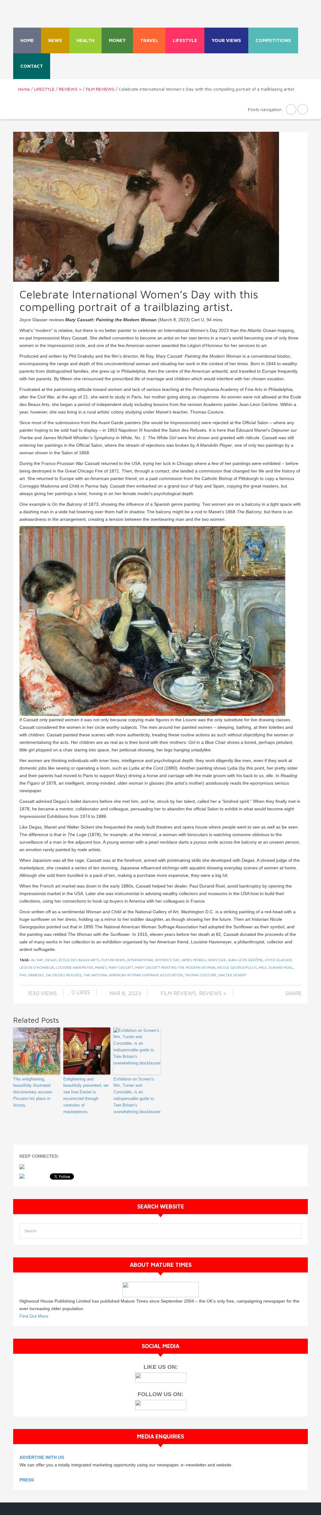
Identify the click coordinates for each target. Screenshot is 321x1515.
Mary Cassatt (120, 967)
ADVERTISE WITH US (41, 1457)
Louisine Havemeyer (74, 967)
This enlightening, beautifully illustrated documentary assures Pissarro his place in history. (32, 1092)
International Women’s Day (153, 960)
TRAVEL (149, 40)
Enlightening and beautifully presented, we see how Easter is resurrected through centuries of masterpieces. (85, 1095)
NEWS (55, 40)
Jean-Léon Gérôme (245, 960)
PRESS (26, 1479)
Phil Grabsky (31, 975)
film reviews (113, 960)
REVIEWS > (70, 89)
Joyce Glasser (278, 960)
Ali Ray (37, 960)
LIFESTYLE (185, 40)
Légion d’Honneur (36, 967)
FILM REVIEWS (100, 89)
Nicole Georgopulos (237, 967)
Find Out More (33, 1316)
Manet (101, 967)
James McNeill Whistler (203, 960)
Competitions (273, 40)
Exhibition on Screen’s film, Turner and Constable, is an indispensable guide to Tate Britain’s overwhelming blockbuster (136, 1095)
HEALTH (85, 40)
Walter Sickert (232, 975)
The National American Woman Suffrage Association (133, 975)
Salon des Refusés (64, 975)
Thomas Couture (201, 975)
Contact (31, 66)
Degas (51, 960)
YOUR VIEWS (226, 40)
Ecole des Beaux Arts (79, 960)
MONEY (117, 40)
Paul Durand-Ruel (276, 967)
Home (27, 40)
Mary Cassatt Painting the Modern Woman (175, 967)
